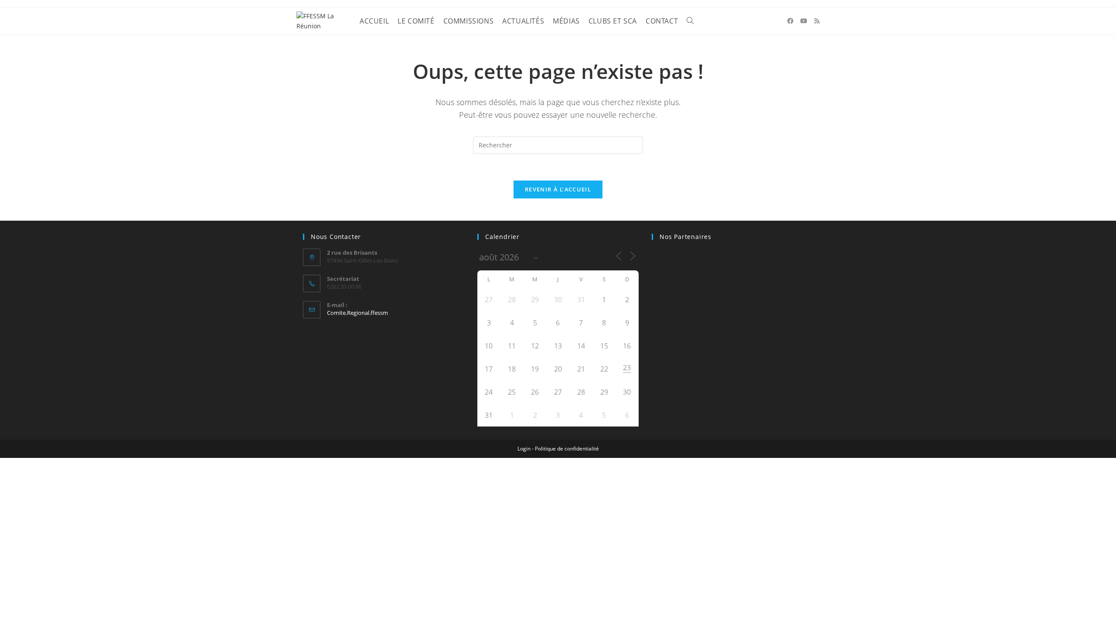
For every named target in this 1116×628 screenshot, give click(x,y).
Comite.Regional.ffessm (357, 313)
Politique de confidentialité (567, 448)
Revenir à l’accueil (558, 189)
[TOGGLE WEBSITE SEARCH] (690, 21)
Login (524, 448)
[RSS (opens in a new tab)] (817, 21)
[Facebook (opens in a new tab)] (790, 21)
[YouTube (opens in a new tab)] (804, 21)
